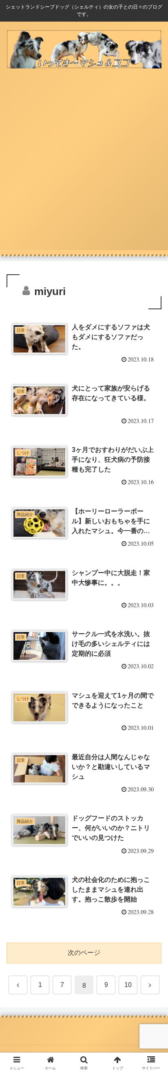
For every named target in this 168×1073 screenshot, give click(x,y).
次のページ (84, 952)
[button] (151, 994)
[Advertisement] (84, 166)
